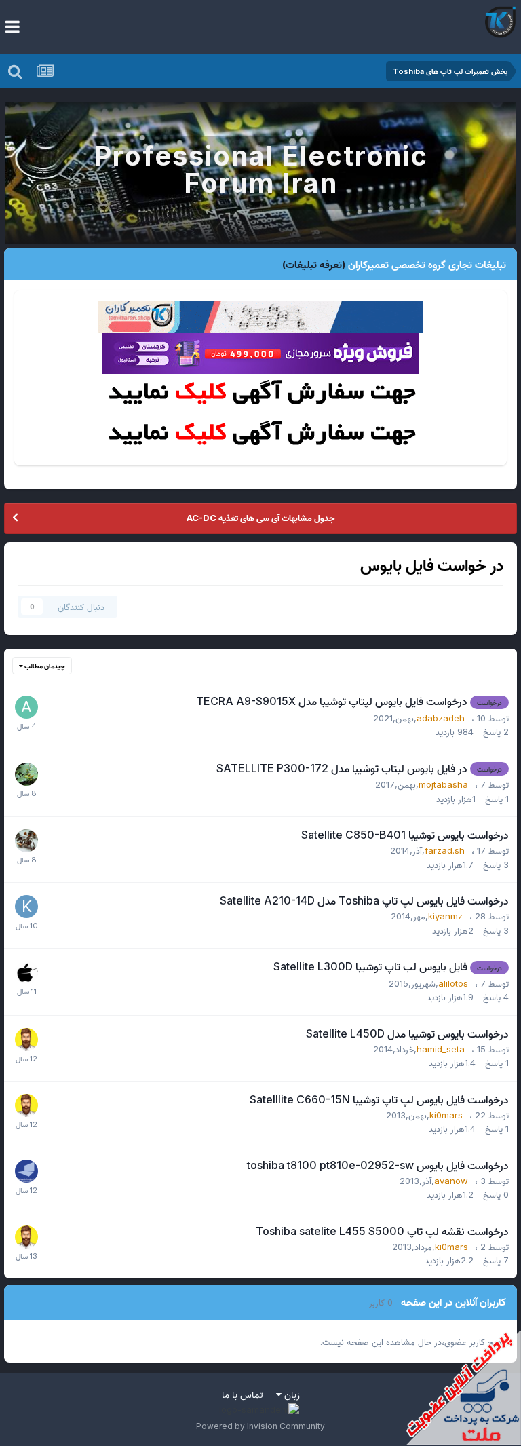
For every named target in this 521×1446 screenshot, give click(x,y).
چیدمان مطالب (44, 666)
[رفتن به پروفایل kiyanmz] (26, 906)
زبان (291, 1394)
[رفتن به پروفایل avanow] (26, 1171)
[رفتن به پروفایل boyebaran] (26, 774)
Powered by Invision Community (260, 1426)
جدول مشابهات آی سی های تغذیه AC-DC (260, 517)
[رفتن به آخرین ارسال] (26, 725)
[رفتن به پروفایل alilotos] (26, 972)
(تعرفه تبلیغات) (313, 264)
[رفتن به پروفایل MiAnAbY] (26, 1039)
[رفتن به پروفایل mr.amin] (26, 840)
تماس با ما (242, 1394)
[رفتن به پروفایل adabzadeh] (26, 707)
